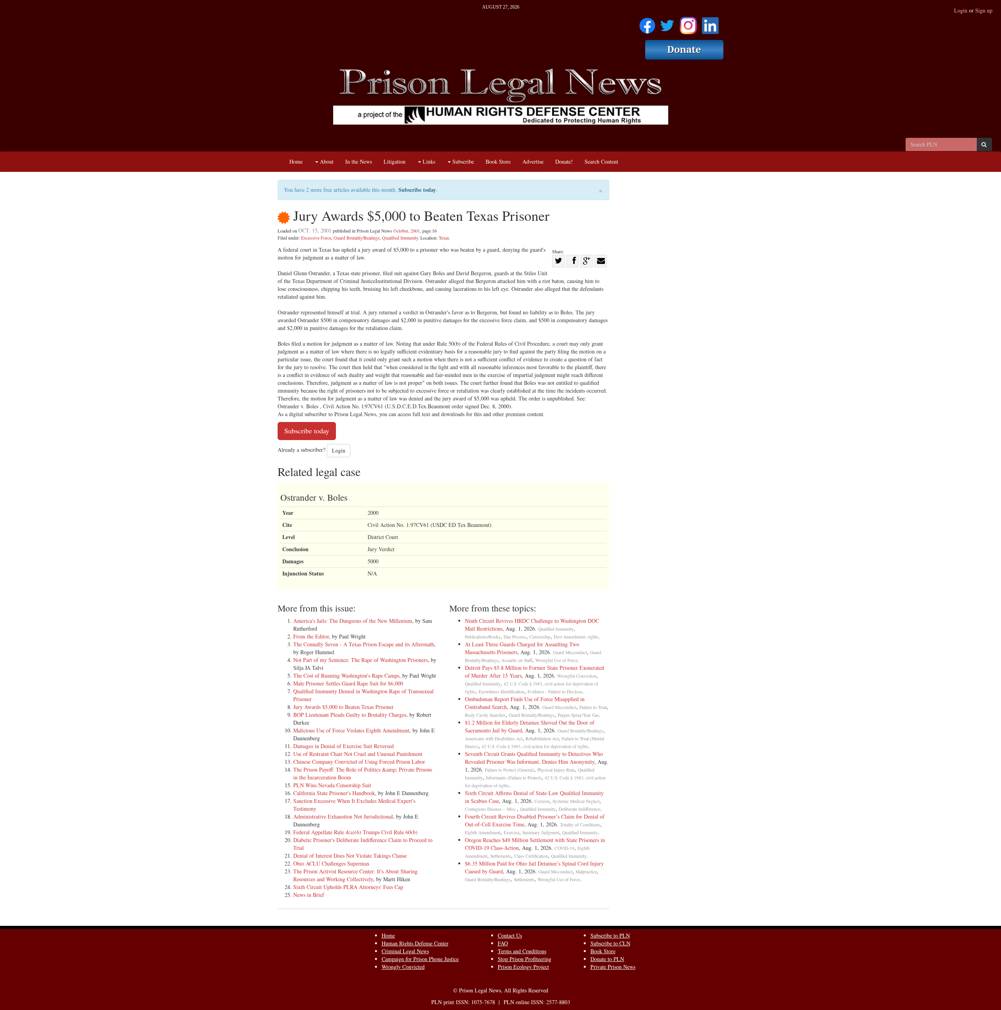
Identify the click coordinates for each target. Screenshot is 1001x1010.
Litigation (394, 161)
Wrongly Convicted (403, 966)
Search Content (601, 161)
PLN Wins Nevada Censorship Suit (332, 785)
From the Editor (311, 636)
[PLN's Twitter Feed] (667, 23)
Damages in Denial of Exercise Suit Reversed (343, 746)
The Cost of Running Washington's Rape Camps (346, 675)
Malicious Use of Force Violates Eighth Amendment (351, 730)
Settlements (500, 856)
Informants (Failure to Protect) (514, 778)
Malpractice (586, 872)
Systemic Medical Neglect (576, 801)
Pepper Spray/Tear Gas (578, 715)
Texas (444, 237)
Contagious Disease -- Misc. (491, 809)
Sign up (983, 10)
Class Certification (531, 856)
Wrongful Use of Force (556, 660)
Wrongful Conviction (576, 676)
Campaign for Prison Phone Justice (420, 959)
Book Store (498, 161)
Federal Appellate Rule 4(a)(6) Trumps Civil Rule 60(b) (355, 832)
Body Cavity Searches (485, 715)
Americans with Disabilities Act (493, 738)
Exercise (511, 832)
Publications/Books (482, 637)
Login (960, 10)
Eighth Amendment (482, 832)
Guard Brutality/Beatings (357, 237)
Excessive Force (316, 237)
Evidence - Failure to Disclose (554, 691)
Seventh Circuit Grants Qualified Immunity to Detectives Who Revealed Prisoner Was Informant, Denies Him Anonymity (534, 757)
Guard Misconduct (570, 652)
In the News (358, 161)
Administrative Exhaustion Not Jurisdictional (343, 816)
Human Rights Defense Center (415, 943)
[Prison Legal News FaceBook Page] (647, 23)
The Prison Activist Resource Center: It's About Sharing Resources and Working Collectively (355, 875)
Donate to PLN (607, 959)
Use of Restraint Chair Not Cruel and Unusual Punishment (357, 754)
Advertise (533, 161)
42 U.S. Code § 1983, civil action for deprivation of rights (535, 746)
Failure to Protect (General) (509, 770)
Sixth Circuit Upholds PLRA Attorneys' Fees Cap (348, 887)
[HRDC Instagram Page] (688, 23)
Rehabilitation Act (542, 738)
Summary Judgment (540, 832)
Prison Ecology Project (523, 966)
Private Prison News (612, 966)
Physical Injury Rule (556, 770)
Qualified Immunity (400, 237)
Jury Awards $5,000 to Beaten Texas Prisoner (343, 707)
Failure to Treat (593, 707)
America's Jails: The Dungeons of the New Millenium (352, 620)
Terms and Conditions (522, 951)
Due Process (515, 637)
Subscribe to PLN (610, 935)
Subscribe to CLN (610, 943)
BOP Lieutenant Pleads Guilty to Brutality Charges (349, 714)
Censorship (540, 637)
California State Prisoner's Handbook (334, 793)
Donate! (564, 161)
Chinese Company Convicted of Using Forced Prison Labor (359, 761)
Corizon (542, 801)
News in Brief (308, 894)
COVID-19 (564, 848)
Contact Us (510, 935)
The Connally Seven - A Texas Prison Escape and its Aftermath (363, 644)
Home (296, 161)
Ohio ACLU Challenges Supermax (331, 863)
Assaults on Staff (516, 660)
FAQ (503, 943)
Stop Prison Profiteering (524, 959)
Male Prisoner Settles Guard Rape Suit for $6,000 (348, 683)
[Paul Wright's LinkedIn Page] (710, 23)
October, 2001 (406, 230)
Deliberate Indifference (579, 809)
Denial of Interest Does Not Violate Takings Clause (350, 855)
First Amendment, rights (576, 637)
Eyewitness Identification (501, 691)
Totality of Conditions (580, 825)
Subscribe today (417, 190)
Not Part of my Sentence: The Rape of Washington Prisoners (360, 660)
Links (428, 161)
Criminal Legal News (405, 951)
